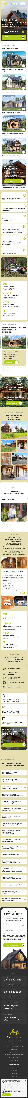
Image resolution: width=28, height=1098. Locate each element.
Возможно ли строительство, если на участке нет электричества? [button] (12, 870)
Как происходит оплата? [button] (11, 885)
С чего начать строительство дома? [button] (10, 787)
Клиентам (14, 1073)
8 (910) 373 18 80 (12, 980)
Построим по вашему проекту (11, 32)
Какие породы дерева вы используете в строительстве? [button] (11, 832)
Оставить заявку (10, 181)
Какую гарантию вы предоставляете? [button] (9, 892)
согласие (12, 934)
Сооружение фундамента (14, 1046)
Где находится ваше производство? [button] (9, 772)
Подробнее (9, 362)
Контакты (14, 1076)
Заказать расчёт (12, 403)
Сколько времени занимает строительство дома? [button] (12, 824)
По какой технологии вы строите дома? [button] (11, 840)
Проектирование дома (14, 1041)
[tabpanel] (14, 21)
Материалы (14, 1068)
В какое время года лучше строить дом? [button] (11, 816)
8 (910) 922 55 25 (13, 992)
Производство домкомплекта (14, 1052)
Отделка (14, 1049)
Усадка (14, 1043)
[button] (23, 3)
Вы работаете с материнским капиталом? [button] (11, 878)
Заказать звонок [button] (12, 945)
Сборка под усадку (14, 1057)
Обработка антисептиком (14, 1054)
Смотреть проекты (7, 37)
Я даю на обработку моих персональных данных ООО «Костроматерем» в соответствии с (14, 937)
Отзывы (14, 1071)
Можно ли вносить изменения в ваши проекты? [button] (12, 794)
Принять (6, 1094)
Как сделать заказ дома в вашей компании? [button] (11, 899)
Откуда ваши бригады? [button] (10, 854)
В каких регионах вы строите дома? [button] (9, 780)
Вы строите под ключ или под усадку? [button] (11, 809)
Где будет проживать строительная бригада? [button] (11, 861)
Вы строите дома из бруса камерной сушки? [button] (11, 847)
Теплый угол (14, 1060)
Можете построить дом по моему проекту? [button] (11, 802)
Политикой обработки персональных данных (13, 939)
